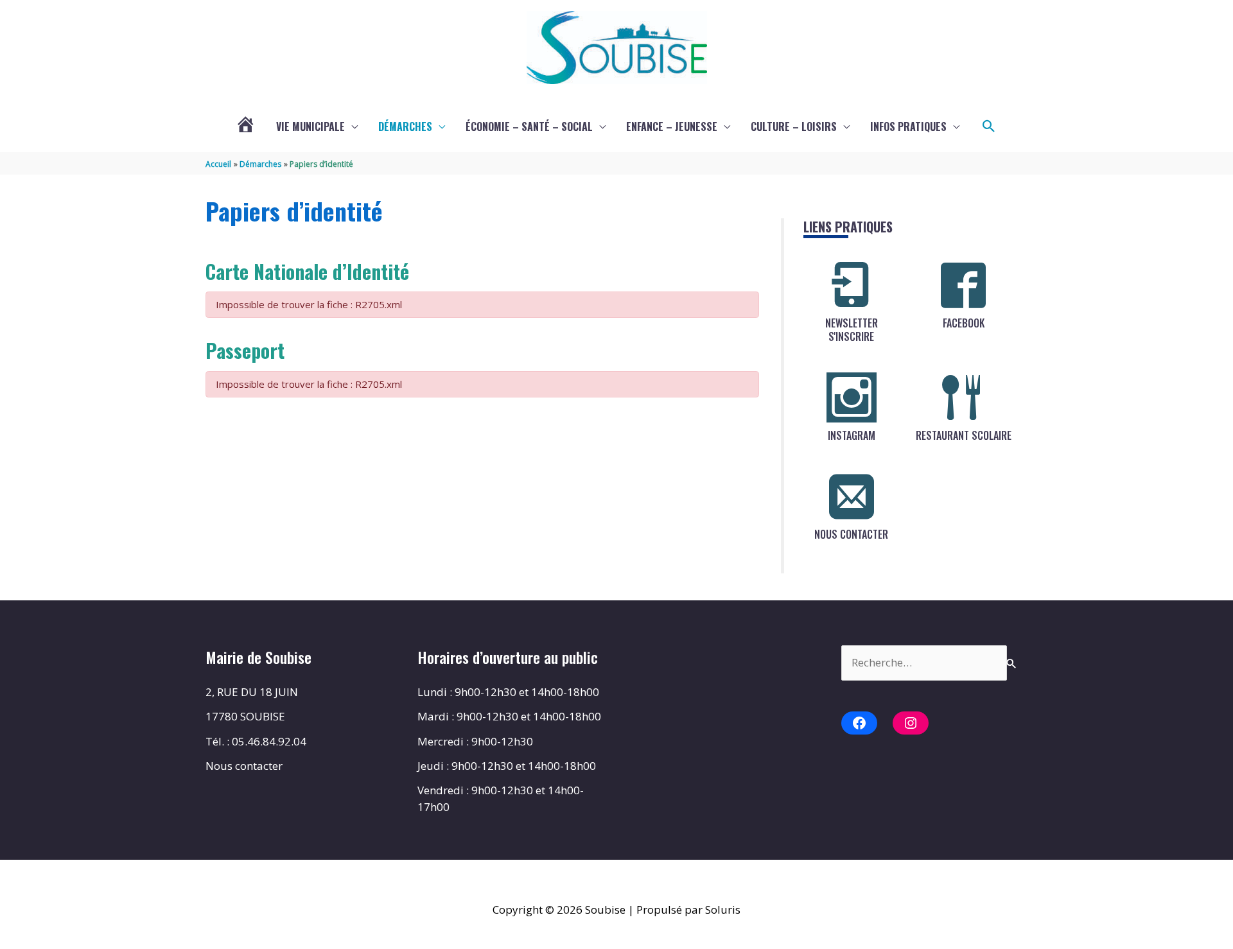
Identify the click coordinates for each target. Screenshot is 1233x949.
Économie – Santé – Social (529, 126)
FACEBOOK (963, 323)
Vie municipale (310, 126)
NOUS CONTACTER (851, 534)
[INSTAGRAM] (851, 397)
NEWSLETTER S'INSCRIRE (851, 329)
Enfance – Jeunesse (671, 126)
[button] (989, 126)
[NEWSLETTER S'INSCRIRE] (851, 285)
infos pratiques (908, 126)
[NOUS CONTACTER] (851, 496)
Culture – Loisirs (794, 126)
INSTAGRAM (851, 435)
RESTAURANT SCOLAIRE (963, 435)
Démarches (405, 126)
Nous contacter (244, 765)
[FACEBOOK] (963, 285)
